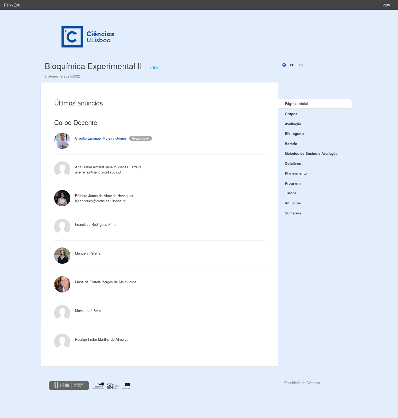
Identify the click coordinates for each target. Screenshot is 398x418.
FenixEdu (12, 5)
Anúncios (293, 202)
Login (385, 4)
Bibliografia (294, 133)
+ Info (154, 67)
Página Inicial (296, 103)
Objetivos (293, 163)
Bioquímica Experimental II (93, 66)
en (301, 65)
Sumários (293, 213)
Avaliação (293, 123)
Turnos (290, 192)
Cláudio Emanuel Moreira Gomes (101, 138)
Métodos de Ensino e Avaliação (311, 153)
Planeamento (296, 173)
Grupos (291, 113)
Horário (291, 143)
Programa (293, 183)
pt (291, 65)
